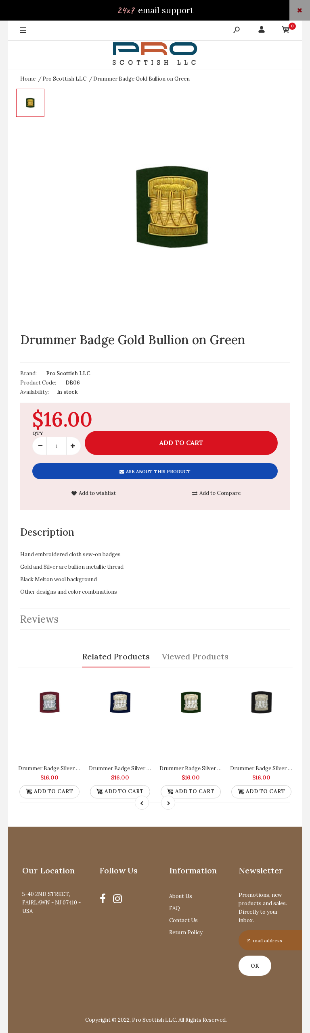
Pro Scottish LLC (68, 373)
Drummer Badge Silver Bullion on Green (208, 768)
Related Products (116, 656)
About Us (180, 896)
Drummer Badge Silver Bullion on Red (64, 768)
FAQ (174, 908)
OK (255, 965)
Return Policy (186, 932)
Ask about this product (158, 471)
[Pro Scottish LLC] (155, 55)
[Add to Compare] (71, 681)
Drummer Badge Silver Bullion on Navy (137, 768)
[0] (286, 30)
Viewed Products (195, 656)
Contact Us (183, 920)
